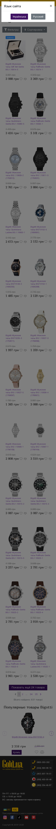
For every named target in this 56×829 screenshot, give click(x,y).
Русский (38, 16)
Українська (19, 16)
